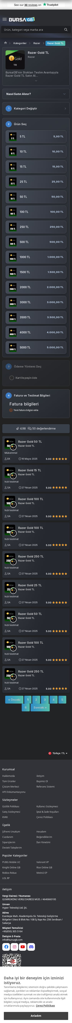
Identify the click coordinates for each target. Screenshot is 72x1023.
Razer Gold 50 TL (30, 441)
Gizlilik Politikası (10, 806)
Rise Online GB (44, 867)
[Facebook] (6, 947)
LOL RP (6, 878)
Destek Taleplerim (12, 847)
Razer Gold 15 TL (29, 470)
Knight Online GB (11, 867)
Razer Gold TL (55, 43)
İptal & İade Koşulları (47, 811)
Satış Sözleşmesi (11, 811)
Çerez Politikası (44, 817)
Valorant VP (42, 862)
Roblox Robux (9, 872)
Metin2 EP (41, 872)
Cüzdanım (7, 837)
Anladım (36, 1015)
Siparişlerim (8, 842)
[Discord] (31, 947)
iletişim (40, 776)
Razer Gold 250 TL (31, 556)
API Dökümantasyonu (13, 792)
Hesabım (41, 831)
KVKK (5, 817)
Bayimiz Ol (42, 781)
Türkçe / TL (59, 753)
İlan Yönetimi (43, 842)
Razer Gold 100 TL (30, 499)
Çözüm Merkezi (10, 786)
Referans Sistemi (45, 786)
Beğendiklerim (44, 837)
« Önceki (14, 699)
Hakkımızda (8, 776)
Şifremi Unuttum (11, 831)
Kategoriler (19, 43)
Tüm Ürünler (9, 781)
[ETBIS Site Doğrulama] (33, 963)
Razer (36, 43)
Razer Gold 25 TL (30, 585)
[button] (36, 80)
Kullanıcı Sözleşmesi (47, 806)
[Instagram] (14, 947)
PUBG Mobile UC (11, 862)
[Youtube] (22, 947)
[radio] (53, 458)
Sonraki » (40, 707)
